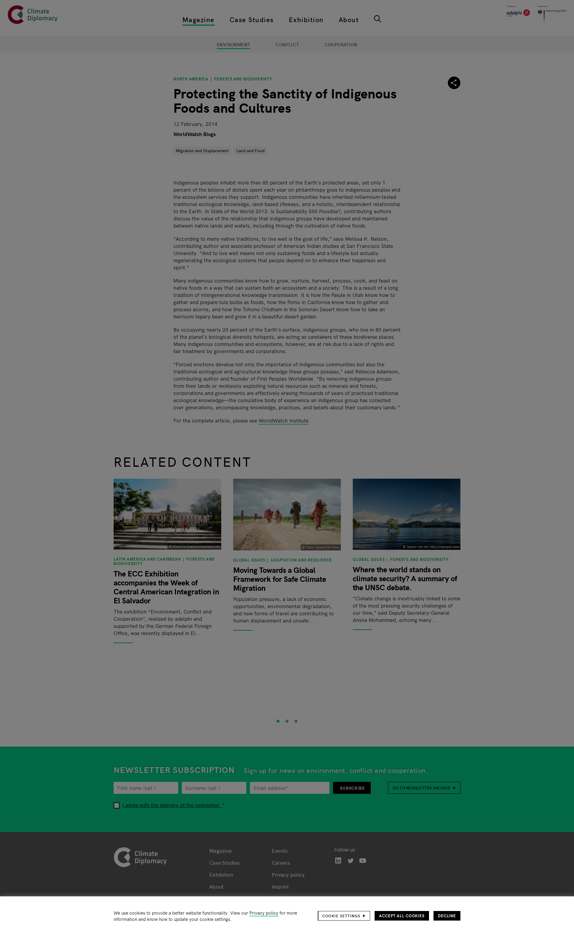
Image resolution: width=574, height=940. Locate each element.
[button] (344, 916)
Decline (447, 915)
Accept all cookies (402, 915)
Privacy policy (263, 913)
